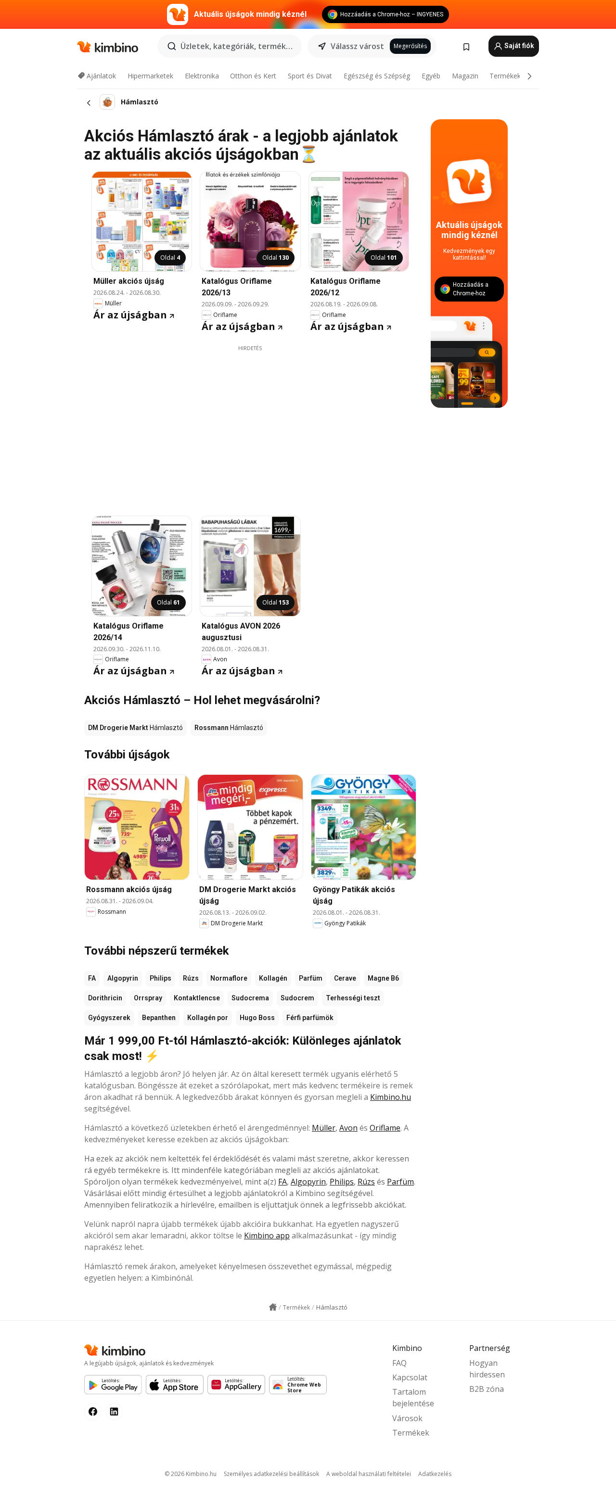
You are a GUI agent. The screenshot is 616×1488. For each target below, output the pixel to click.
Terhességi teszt (353, 998)
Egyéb (431, 75)
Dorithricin (105, 998)
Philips (160, 978)
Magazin (465, 75)
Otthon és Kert (253, 75)
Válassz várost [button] (357, 46)
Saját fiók (518, 46)
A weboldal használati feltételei (368, 1474)
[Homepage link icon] (273, 1307)
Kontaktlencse (197, 998)
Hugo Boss (257, 1017)
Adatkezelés (434, 1474)
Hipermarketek (150, 75)
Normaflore (228, 978)
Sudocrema (250, 998)
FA (92, 978)
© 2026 (191, 1474)
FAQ (399, 1363)
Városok (407, 1418)
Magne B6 (383, 978)
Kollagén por (207, 1017)
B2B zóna (486, 1389)
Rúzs (191, 978)
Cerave (345, 978)
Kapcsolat (409, 1377)
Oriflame (385, 1127)
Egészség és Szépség (377, 75)
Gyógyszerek (109, 1017)
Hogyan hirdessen (487, 1369)
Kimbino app (267, 1235)
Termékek (505, 75)
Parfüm (310, 978)
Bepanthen (159, 1017)
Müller (323, 1127)
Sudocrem (297, 998)
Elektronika (202, 75)
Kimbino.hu (390, 1097)
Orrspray (148, 998)
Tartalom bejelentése (413, 1398)
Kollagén (273, 978)
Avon (348, 1127)
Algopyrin (122, 978)
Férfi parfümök (310, 1017)
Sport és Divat (310, 75)
